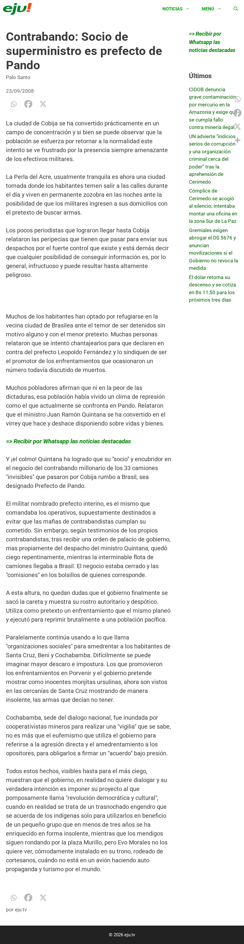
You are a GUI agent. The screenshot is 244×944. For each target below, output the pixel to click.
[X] (43, 104)
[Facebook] (28, 104)
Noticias (172, 9)
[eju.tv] (19, 9)
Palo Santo (18, 77)
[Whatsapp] (13, 104)
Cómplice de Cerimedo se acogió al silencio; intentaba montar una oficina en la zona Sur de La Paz (213, 206)
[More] (237, 140)
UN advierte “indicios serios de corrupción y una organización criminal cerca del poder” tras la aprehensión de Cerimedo (212, 159)
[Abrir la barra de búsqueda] (236, 9)
